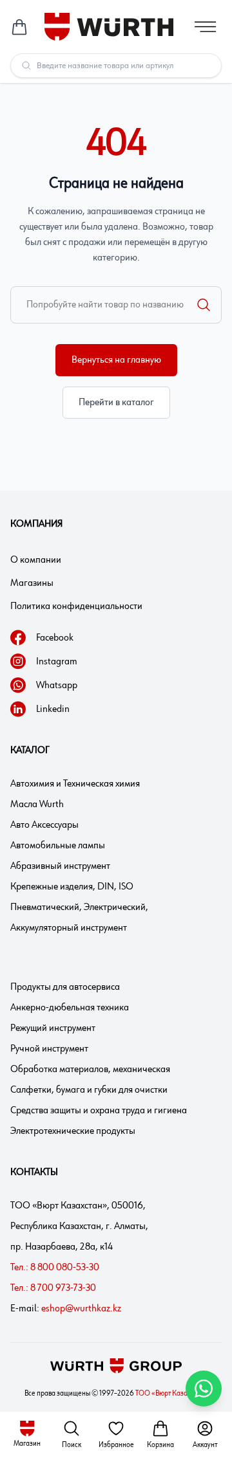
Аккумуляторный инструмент (68, 928)
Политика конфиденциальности (76, 606)
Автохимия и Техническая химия (75, 784)
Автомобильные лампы (57, 846)
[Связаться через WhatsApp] (204, 1389)
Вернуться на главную (116, 360)
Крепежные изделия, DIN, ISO (71, 887)
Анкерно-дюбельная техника (69, 1008)
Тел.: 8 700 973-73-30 (53, 1288)
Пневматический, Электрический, (79, 907)
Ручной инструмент (49, 1049)
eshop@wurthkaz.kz (81, 1309)
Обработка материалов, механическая (90, 1069)
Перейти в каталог (116, 402)
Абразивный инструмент (60, 866)
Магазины (31, 583)
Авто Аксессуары (44, 825)
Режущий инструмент (52, 1028)
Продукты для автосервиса (65, 987)
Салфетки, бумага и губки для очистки (89, 1090)
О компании (35, 560)
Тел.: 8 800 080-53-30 (54, 1267)
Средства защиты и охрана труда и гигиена (98, 1111)
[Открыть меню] (205, 26)
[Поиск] (204, 305)
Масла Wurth (37, 804)
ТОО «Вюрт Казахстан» (171, 1394)
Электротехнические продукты (72, 1131)
